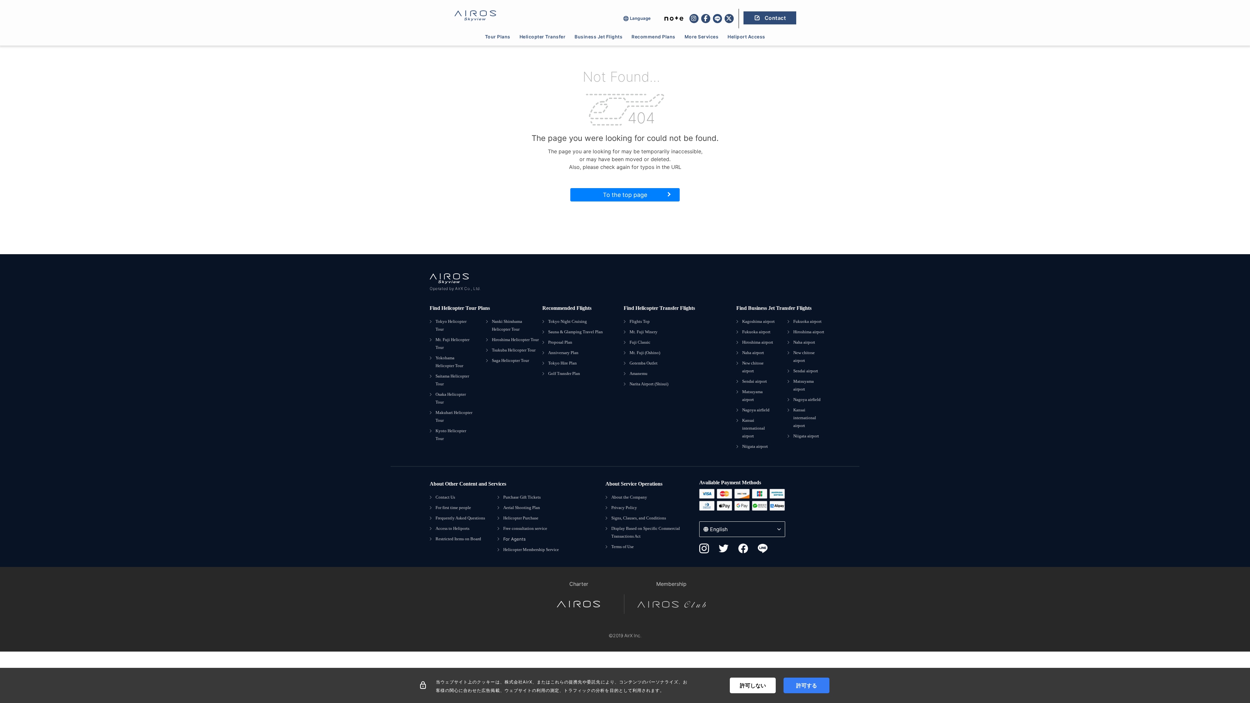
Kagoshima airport (758, 321)
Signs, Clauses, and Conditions (638, 518)
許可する (806, 685)
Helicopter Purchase (520, 518)
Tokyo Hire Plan (562, 363)
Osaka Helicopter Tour (451, 398)
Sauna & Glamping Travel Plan (575, 331)
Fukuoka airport (756, 331)
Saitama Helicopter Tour (452, 380)
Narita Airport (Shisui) (649, 383)
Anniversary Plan (563, 352)
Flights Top (640, 321)
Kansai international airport (753, 428)
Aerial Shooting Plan (521, 507)
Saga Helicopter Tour (510, 360)
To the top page (625, 194)
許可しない (753, 685)
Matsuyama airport (752, 395)
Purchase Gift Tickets (522, 497)
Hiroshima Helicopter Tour (515, 339)
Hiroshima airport (757, 342)
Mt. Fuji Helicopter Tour (452, 343)
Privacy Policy (624, 507)
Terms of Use (622, 546)
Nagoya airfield (756, 409)
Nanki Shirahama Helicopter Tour (507, 325)
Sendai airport (754, 381)
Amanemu (638, 373)
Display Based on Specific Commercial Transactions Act (645, 532)
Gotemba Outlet (644, 363)
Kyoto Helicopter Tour (451, 434)
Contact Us (445, 497)
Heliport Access (746, 36)
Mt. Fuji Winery (644, 331)
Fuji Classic (640, 342)
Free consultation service (525, 528)
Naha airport (753, 352)
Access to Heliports (452, 528)
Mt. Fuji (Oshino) (645, 352)
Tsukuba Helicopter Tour (513, 350)
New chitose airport (753, 367)
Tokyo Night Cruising (567, 321)
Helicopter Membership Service (531, 549)
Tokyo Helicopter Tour (451, 325)
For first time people (453, 507)
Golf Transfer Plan (564, 373)
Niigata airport (755, 446)
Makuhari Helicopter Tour (454, 416)
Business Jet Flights (598, 36)
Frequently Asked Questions (460, 518)
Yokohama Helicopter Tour (449, 361)
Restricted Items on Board (458, 538)
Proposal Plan (560, 342)
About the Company (629, 497)
